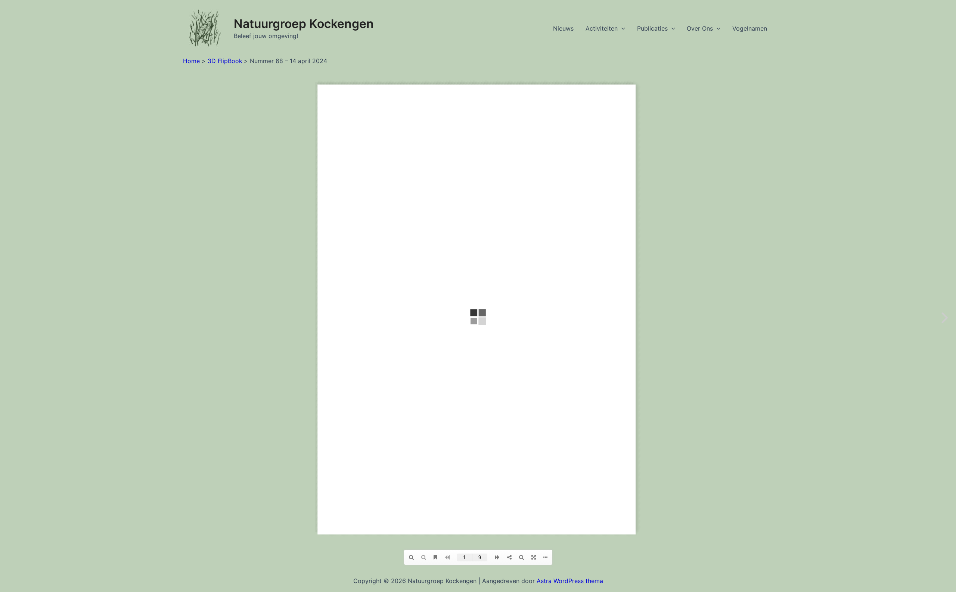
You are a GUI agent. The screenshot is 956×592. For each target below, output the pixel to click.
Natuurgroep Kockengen (304, 23)
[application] (621, 28)
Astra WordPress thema (570, 581)
